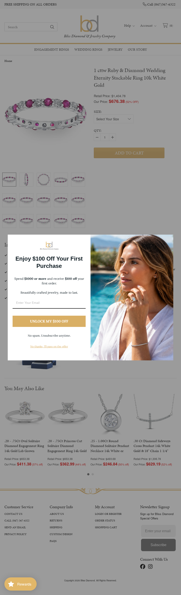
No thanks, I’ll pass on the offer (49, 346)
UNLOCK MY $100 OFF (49, 321)
